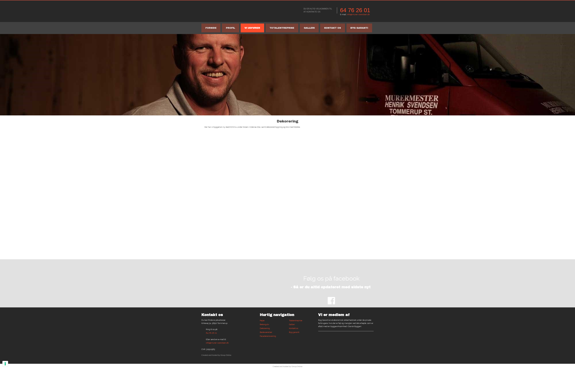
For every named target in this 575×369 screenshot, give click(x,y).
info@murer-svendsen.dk (358, 14)
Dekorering (265, 328)
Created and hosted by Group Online (216, 355)
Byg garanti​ (294, 332)
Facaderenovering (268, 336)
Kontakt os (332, 28)
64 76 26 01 (355, 10)
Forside (211, 28)
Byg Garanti (359, 28)
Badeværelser (266, 332)
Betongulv (264, 324)
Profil (230, 28)
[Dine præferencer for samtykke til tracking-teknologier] (5, 364)
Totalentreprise (282, 28)
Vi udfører (252, 28)
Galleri (309, 28)
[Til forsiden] (236, 11)
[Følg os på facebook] (331, 300)
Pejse (262, 320)
